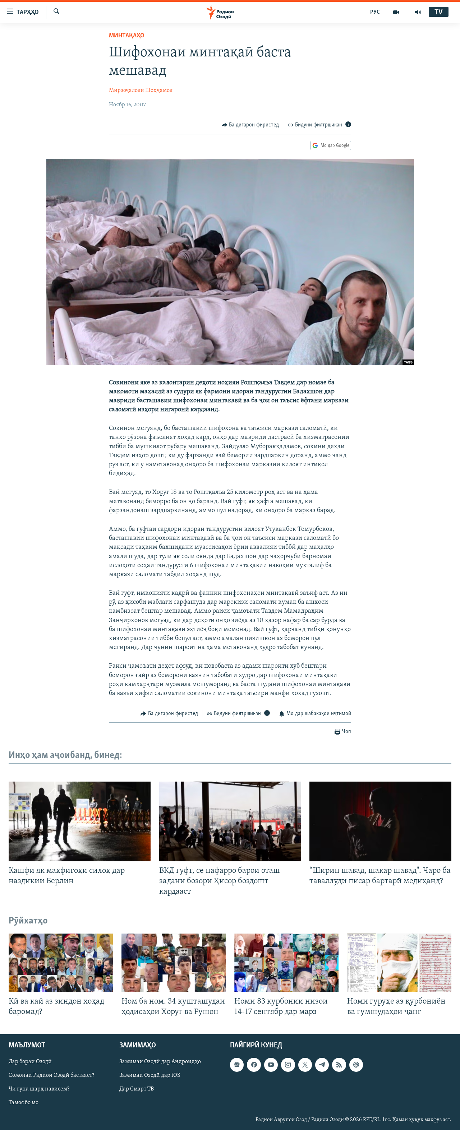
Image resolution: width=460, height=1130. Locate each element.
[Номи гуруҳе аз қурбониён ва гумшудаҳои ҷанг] (399, 963)
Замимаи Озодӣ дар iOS (149, 1076)
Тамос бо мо (23, 1103)
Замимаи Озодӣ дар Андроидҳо (160, 1062)
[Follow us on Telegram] (322, 1065)
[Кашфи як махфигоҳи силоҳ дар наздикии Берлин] (80, 821)
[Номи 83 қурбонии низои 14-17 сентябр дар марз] (286, 963)
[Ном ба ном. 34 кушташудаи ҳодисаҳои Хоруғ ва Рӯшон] (173, 963)
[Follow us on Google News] (237, 1065)
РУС (375, 12)
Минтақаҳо (126, 36)
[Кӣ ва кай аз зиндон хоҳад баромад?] (61, 963)
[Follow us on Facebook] (254, 1065)
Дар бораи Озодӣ (30, 1062)
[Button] (250, 125)
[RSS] (339, 1065)
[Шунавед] (418, 12)
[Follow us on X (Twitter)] (305, 1065)
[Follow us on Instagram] (288, 1065)
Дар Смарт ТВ (136, 1089)
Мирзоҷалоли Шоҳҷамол (140, 90)
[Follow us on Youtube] (271, 1065)
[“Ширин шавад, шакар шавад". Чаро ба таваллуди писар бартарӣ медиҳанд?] (380, 821)
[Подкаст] (356, 1065)
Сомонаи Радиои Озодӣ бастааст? (51, 1076)
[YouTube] (396, 12)
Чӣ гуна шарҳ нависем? (39, 1089)
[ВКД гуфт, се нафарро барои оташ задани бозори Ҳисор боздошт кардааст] (230, 821)
